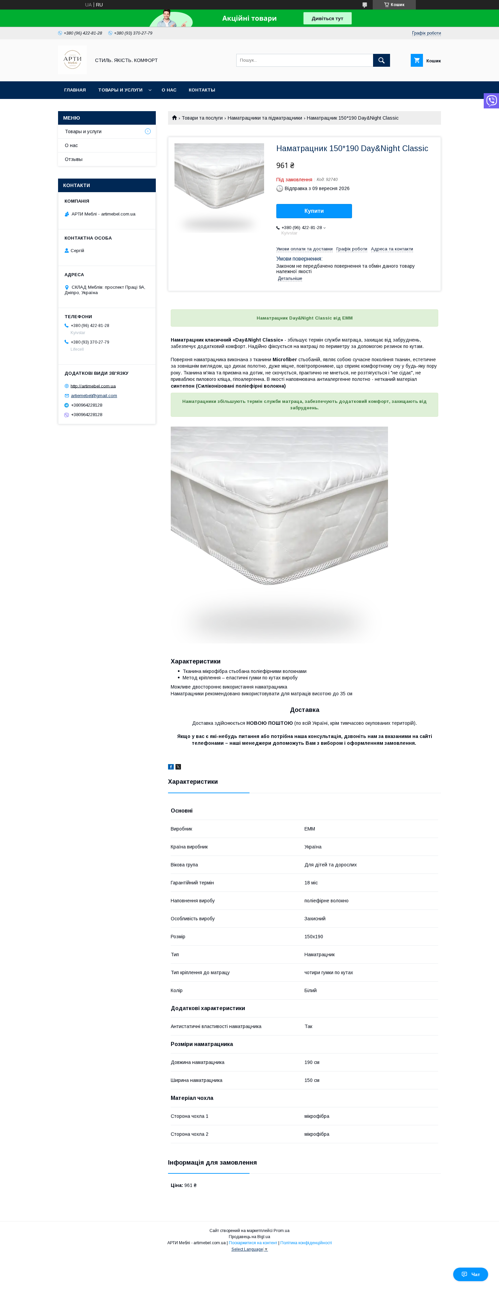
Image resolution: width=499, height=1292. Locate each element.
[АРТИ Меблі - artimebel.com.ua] (72, 72)
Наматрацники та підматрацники (265, 118)
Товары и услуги (120, 90)
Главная (75, 90)
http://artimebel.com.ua (93, 385)
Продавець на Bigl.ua (249, 1236)
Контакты (202, 90)
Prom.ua (282, 1230)
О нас (169, 90)
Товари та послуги (202, 118)
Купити (314, 211)
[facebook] (171, 768)
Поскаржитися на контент (253, 1242)
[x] (178, 768)
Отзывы (73, 159)
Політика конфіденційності (306, 1242)
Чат (476, 1274)
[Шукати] (381, 60)
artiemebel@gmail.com (94, 395)
